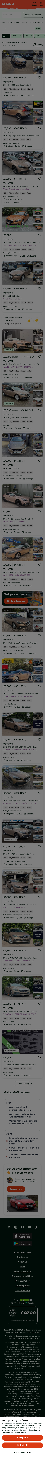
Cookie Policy (7, 1432)
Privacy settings (22, 1452)
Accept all (22, 1438)
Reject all (22, 1445)
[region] (22, 1437)
